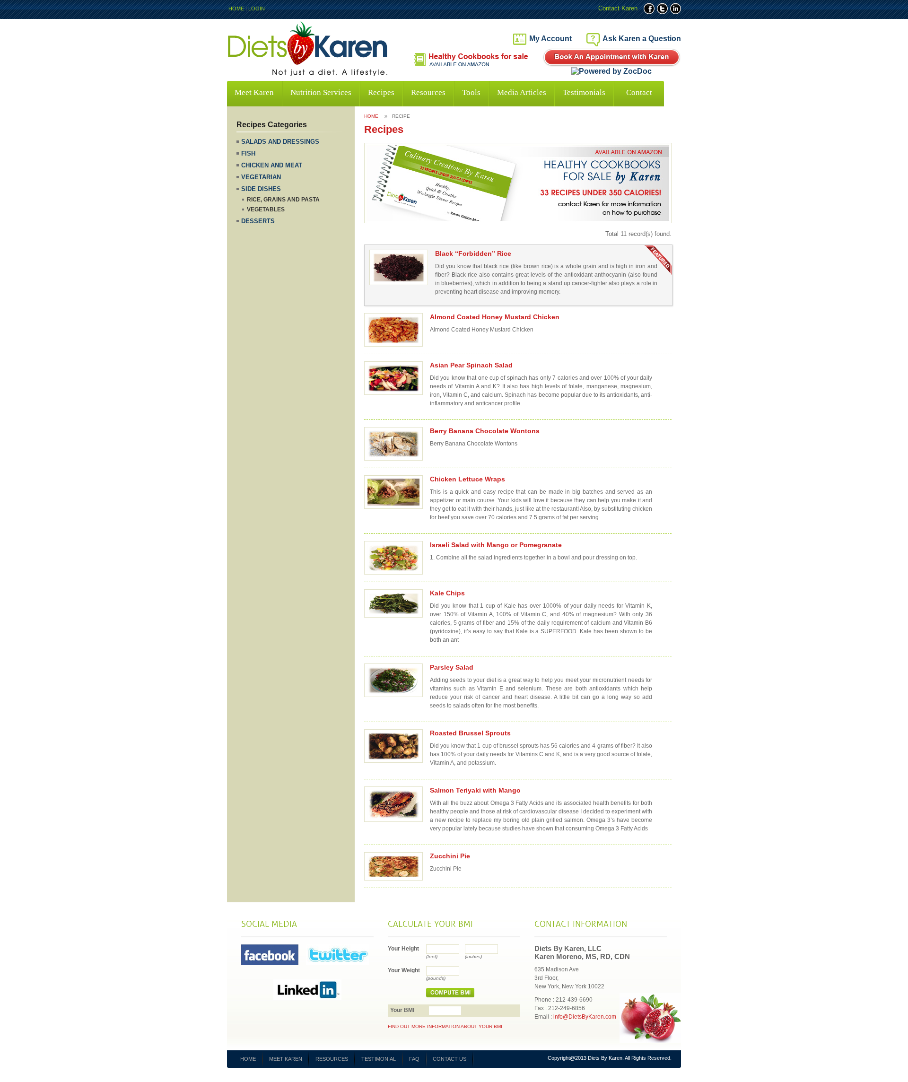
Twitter (662, 8)
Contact (639, 92)
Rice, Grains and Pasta (283, 199)
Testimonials (584, 92)
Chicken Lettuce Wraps (467, 479)
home (371, 116)
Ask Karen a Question (641, 39)
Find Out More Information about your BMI (445, 1026)
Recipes (381, 92)
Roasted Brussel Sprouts (470, 733)
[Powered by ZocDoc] (611, 71)
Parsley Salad (451, 667)
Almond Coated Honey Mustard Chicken (494, 317)
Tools (471, 92)
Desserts (258, 221)
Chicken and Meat (271, 165)
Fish (248, 153)
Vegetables (266, 209)
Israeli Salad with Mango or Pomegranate (496, 545)
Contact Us (449, 1059)
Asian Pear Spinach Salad (471, 365)
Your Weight (404, 970)
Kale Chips (447, 593)
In (675, 8)
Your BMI (402, 1010)
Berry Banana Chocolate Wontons (485, 431)
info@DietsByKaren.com (584, 1016)
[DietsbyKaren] (308, 74)
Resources (428, 92)
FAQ (414, 1059)
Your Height (403, 948)
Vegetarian (261, 177)
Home (236, 8)
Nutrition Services (320, 92)
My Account (550, 39)
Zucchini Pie (450, 856)
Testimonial (378, 1059)
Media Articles (521, 92)
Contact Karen (617, 8)
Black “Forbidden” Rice (473, 253)
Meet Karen (254, 92)
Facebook (649, 8)
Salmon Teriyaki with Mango (475, 790)
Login (256, 8)
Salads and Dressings (280, 141)
